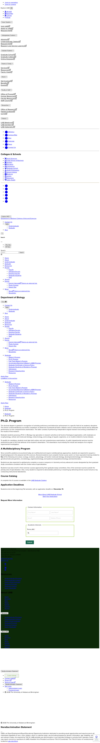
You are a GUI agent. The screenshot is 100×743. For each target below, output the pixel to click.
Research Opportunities (17, 371)
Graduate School (7, 55)
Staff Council (5, 101)
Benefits (4, 83)
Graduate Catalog (7, 57)
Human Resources (8, 96)
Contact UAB (10, 678)
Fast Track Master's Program (18, 361)
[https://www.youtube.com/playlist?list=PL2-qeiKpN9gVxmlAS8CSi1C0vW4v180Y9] (5, 568)
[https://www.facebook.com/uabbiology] (5, 564)
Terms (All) (30, 529)
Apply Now (4, 376)
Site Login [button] (8, 686)
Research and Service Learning (13, 46)
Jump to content (10, 4)
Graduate (12, 228)
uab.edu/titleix (13, 741)
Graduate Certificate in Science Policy (21, 365)
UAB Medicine (6, 123)
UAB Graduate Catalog (38, 480)
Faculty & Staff (6, 90)
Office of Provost (7, 94)
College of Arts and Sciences (26, 218)
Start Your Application (50, 496)
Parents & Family (7, 63)
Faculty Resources (8, 98)
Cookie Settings (11, 675)
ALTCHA (96, 739)
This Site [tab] (8, 245)
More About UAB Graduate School (50, 495)
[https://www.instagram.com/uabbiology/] (5, 570)
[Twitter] (6, 189)
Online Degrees (7, 59)
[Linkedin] (6, 201)
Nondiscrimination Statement (10, 671)
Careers (7, 607)
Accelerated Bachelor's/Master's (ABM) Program (25, 363)
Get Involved (5, 81)
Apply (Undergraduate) (12, 582)
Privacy (8, 680)
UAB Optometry (7, 127)
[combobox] (42, 533)
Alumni (4, 77)
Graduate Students (7, 50)
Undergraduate (14, 226)
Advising (4, 39)
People (7, 268)
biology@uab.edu (7, 559)
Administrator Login (15, 688)
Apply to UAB (6, 28)
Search (3, 250)
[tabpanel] (50, 252)
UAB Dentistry (6, 125)
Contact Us (8, 222)
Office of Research (8, 109)
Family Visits (5, 72)
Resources (5, 70)
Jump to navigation (11, 3)
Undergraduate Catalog (10, 42)
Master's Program (14, 357)
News (6, 289)
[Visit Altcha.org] (96, 737)
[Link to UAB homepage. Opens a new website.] (18, 653)
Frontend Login (14, 690)
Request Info (5, 31)
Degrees (7, 599)
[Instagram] (6, 192)
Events (4, 85)
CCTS (4, 114)
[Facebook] (6, 186)
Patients (4, 118)
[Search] (2, 233)
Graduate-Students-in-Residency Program (23, 367)
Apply (7, 224)
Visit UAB (4, 26)
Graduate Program (11, 584)
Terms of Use (10, 682)
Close (3, 302)
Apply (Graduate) (10, 588)
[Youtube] (6, 195)
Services (4, 68)
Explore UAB (5, 216)
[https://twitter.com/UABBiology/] (5, 566)
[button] (50, 378)
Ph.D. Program (13, 359)
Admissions (12, 369)
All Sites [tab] (7, 247)
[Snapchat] (6, 198)
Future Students (6, 22)
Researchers (5, 105)
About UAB (5, 631)
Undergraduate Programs (13, 578)
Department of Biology (9, 218)
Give (6, 230)
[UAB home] (50, 215)
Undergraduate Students (9, 35)
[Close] (11, 8)
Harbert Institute (7, 112)
